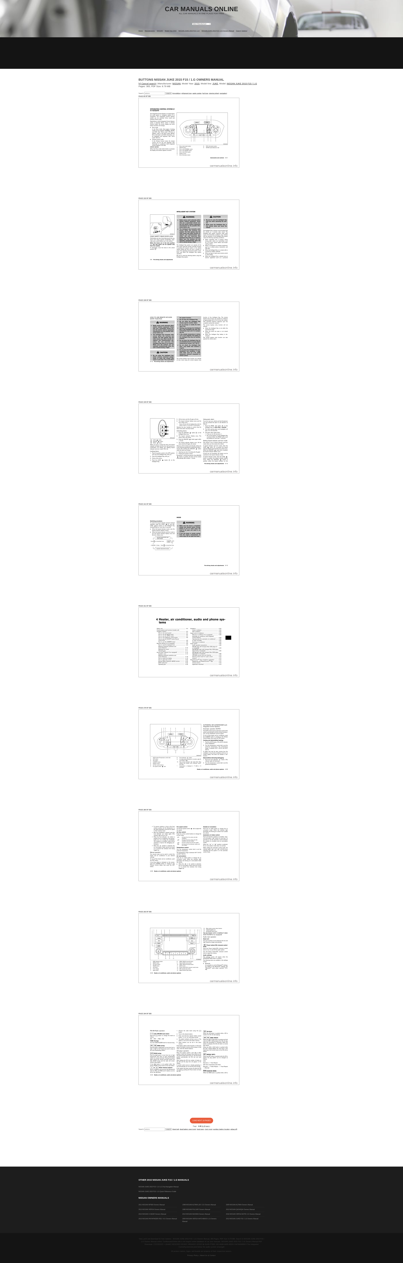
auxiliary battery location (221, 1129)
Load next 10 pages (201, 1120)
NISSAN (176, 83)
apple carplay (197, 93)
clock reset (208, 1129)
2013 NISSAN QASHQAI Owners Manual (240, 1209)
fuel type (205, 93)
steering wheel (214, 93)
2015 (197, 83)
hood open (200, 1129)
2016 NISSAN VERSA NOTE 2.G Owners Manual (243, 1214)
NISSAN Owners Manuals (154, 1198)
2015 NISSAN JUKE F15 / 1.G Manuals (168, 1180)
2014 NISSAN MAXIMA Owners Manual (196, 1214)
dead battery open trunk (188, 1129)
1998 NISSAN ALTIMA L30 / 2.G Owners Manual (199, 1205)
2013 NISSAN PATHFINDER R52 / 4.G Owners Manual (158, 1219)
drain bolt (176, 1129)
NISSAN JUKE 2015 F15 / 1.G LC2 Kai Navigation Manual (159, 1187)
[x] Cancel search (147, 83)
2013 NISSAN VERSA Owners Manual (152, 1209)
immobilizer (177, 93)
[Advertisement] (201, 53)
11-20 (203, 1126)
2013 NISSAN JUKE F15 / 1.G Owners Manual (242, 1219)
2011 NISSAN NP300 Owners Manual (152, 1205)
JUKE (215, 83)
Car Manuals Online (201, 9)
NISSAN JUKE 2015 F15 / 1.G (242, 83)
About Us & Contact (208, 1255)
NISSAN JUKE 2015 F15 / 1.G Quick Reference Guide (157, 1191)
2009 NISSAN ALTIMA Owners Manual (239, 1205)
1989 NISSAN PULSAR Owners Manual (196, 1209)
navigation (223, 93)
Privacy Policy (193, 1255)
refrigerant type (186, 93)
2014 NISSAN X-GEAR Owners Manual (152, 1214)
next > (208, 1126)
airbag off (233, 1129)
